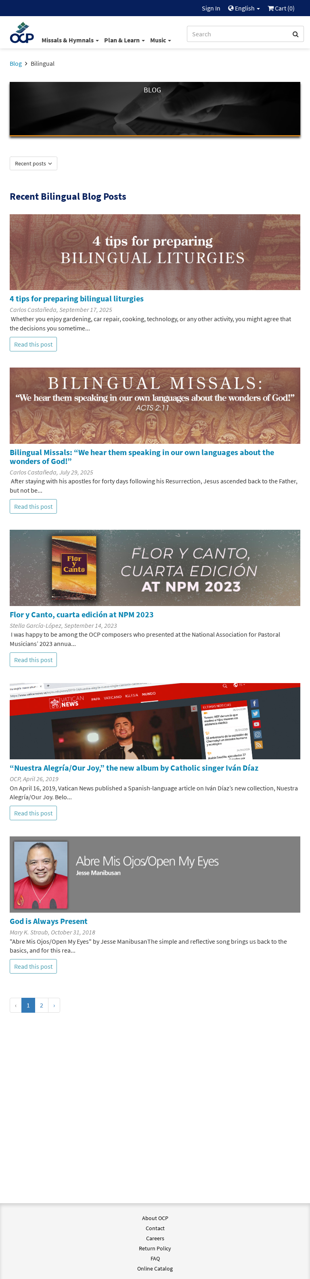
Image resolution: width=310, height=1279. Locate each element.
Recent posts (31, 163)
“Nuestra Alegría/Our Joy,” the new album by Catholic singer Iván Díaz (134, 768)
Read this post (33, 344)
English (245, 8)
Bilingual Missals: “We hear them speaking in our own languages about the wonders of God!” (142, 456)
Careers (155, 1238)
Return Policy (155, 1248)
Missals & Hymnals (68, 40)
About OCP (155, 1218)
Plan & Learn (122, 40)
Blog (16, 63)
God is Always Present (49, 921)
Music (158, 40)
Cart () (284, 8)
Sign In (211, 8)
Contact (155, 1228)
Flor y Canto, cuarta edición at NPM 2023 (82, 614)
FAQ (155, 1258)
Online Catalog (155, 1268)
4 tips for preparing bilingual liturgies (77, 298)
